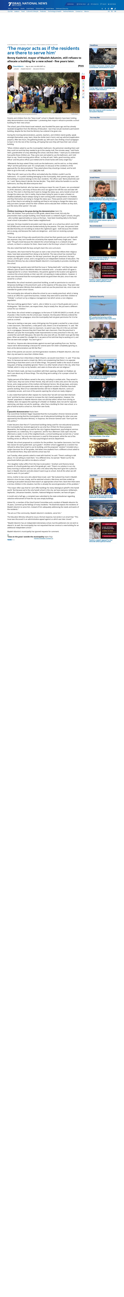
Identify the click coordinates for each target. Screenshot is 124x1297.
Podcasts (43, 11)
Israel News (30, 8)
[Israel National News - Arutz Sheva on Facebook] (105, 8)
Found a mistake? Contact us (43, 538)
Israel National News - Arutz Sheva (23, 5)
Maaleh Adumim (26, 69)
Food (23, 11)
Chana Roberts (18, 66)
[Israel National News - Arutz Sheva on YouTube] (112, 8)
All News (16, 8)
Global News (40, 8)
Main (9, 8)
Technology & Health (54, 11)
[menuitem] (9, 8)
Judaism (16, 11)
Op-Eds (10, 11)
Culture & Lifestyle (32, 11)
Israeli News (22, 44)
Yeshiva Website (68, 11)
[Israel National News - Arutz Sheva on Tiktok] (115, 8)
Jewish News (50, 8)
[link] (103, 67)
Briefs (23, 8)
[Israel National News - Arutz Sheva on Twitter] (102, 8)
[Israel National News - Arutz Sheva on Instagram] (108, 8)
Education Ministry (38, 69)
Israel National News (13, 44)
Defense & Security (62, 8)
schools (16, 69)
